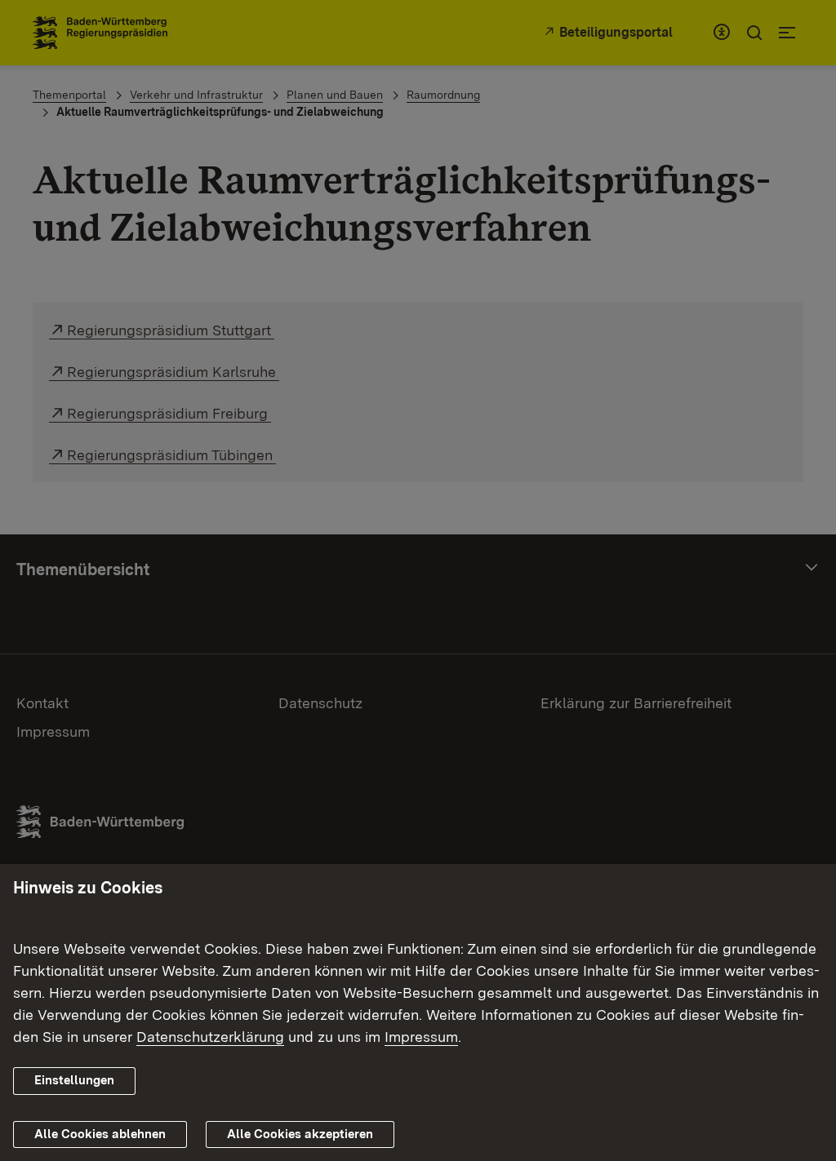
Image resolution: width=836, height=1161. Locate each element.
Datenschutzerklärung (210, 1036)
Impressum (421, 1036)
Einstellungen (74, 1080)
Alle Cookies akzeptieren (300, 1134)
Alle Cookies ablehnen (100, 1134)
